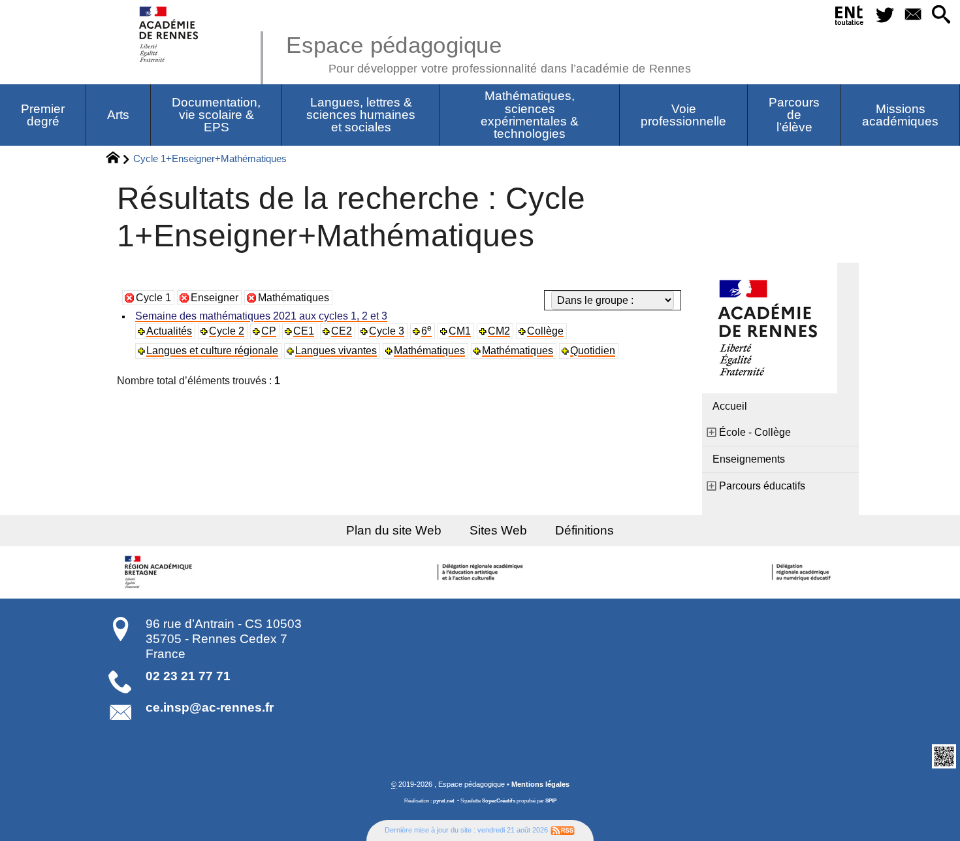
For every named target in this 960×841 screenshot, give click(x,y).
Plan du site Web (393, 530)
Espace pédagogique (488, 52)
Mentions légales (540, 784)
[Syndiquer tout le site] (562, 830)
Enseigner (214, 297)
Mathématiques (293, 297)
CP (268, 331)
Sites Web (498, 530)
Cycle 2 (226, 331)
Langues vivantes (336, 350)
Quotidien (592, 350)
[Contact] (913, 15)
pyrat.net (444, 801)
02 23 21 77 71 (188, 676)
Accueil (729, 406)
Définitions (584, 530)
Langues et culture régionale (212, 350)
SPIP (550, 801)
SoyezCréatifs (498, 801)
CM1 (460, 331)
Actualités (169, 331)
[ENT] (850, 17)
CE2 (341, 331)
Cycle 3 (386, 331)
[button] (941, 15)
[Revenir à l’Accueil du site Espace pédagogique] (169, 34)
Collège (545, 331)
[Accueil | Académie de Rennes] (160, 572)
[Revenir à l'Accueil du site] (118, 159)
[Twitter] (885, 15)
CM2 (499, 331)
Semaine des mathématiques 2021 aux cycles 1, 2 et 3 (261, 316)
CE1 (303, 331)
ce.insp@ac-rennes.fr (210, 707)
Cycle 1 (153, 297)
